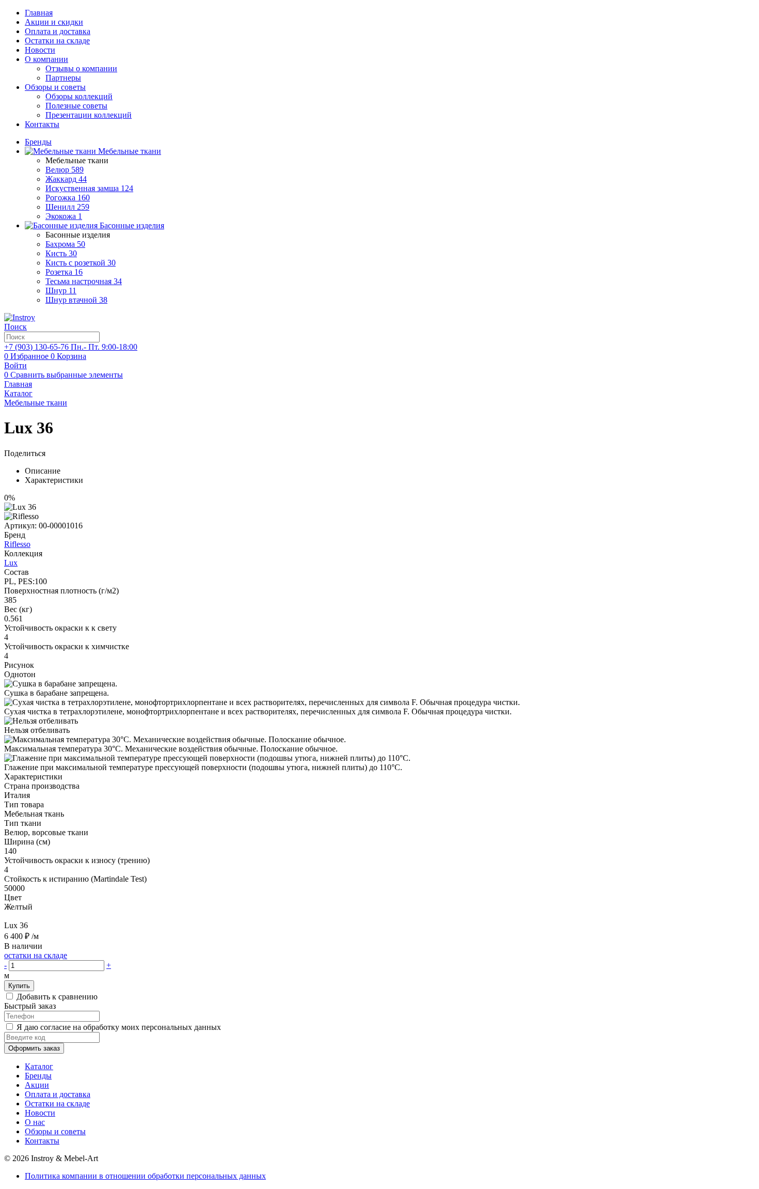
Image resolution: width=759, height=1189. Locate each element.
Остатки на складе (57, 40)
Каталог (39, 1066)
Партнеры (63, 77)
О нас (35, 1122)
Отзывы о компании (81, 68)
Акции (37, 1085)
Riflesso (17, 544)
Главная (39, 12)
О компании (46, 59)
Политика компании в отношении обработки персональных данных (145, 1175)
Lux (11, 562)
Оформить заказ (34, 1048)
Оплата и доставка (57, 31)
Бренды (38, 1075)
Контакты (42, 124)
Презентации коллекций (88, 115)
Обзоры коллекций (79, 96)
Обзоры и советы (55, 87)
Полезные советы (76, 105)
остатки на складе (35, 955)
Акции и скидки (54, 22)
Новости (40, 49)
